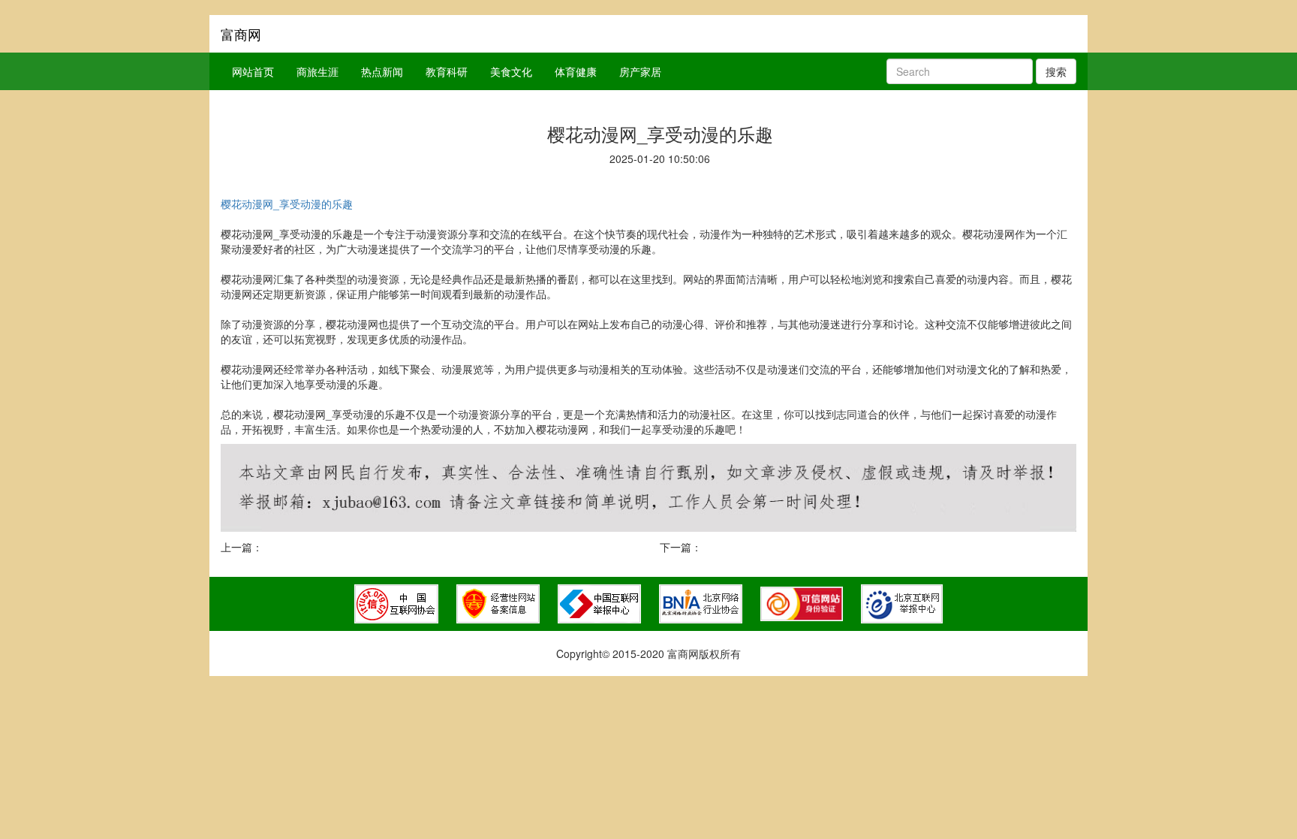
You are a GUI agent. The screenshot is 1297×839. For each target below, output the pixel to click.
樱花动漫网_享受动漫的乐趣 (287, 203)
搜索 (1056, 71)
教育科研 (447, 71)
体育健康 (576, 71)
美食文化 (511, 71)
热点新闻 (382, 71)
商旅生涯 (317, 71)
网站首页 (253, 71)
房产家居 (640, 71)
